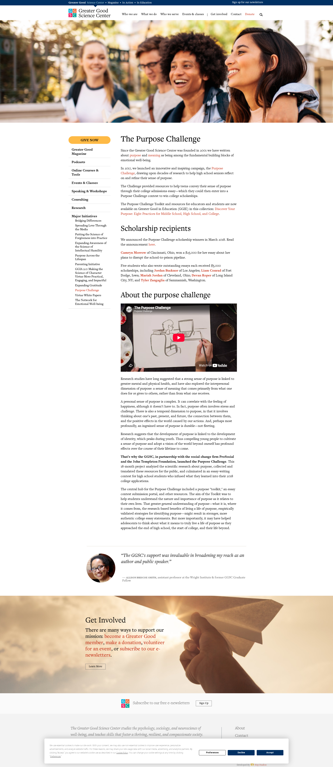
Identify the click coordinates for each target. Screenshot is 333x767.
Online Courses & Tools (85, 172)
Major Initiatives (84, 216)
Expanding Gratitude (88, 285)
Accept (270, 752)
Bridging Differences (88, 220)
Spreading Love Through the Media (90, 227)
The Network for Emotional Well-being (89, 302)
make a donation (123, 643)
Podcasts (78, 162)
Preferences (212, 752)
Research (79, 208)
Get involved (219, 14)
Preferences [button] (55, 756)
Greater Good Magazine (82, 151)
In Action (127, 2)
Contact (236, 14)
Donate (249, 14)
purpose (135, 155)
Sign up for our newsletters (247, 2)
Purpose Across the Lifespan (87, 257)
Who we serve (169, 14)
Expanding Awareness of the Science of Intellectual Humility (90, 247)
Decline (241, 752)
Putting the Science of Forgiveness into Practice (91, 236)
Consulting (80, 199)
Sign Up (203, 703)
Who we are (130, 14)
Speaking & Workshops (89, 191)
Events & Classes (85, 183)
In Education (144, 2)
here (152, 244)
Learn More (95, 666)
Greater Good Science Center (90, 13)
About (240, 728)
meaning (154, 155)
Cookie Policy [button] (122, 753)
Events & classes (193, 14)
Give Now (89, 140)
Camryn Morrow (133, 252)
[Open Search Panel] (261, 14)
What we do (149, 14)
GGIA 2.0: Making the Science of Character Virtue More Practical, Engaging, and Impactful (90, 275)
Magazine (113, 2)
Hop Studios (258, 765)
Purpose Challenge (87, 290)
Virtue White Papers (88, 295)
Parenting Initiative (87, 264)
